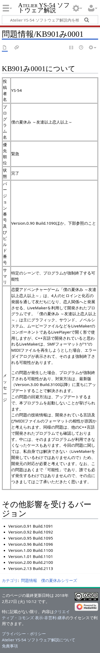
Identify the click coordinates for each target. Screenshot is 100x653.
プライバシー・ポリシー (24, 633)
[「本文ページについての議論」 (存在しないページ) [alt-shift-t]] (17, 48)
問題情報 (29, 580)
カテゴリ (10, 580)
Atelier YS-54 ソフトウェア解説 (44, 8)
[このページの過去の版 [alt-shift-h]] (81, 48)
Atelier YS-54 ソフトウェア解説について (38, 639)
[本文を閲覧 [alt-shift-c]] (5, 48)
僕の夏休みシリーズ (59, 580)
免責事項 (10, 645)
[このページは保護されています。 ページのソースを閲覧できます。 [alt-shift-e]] (71, 48)
